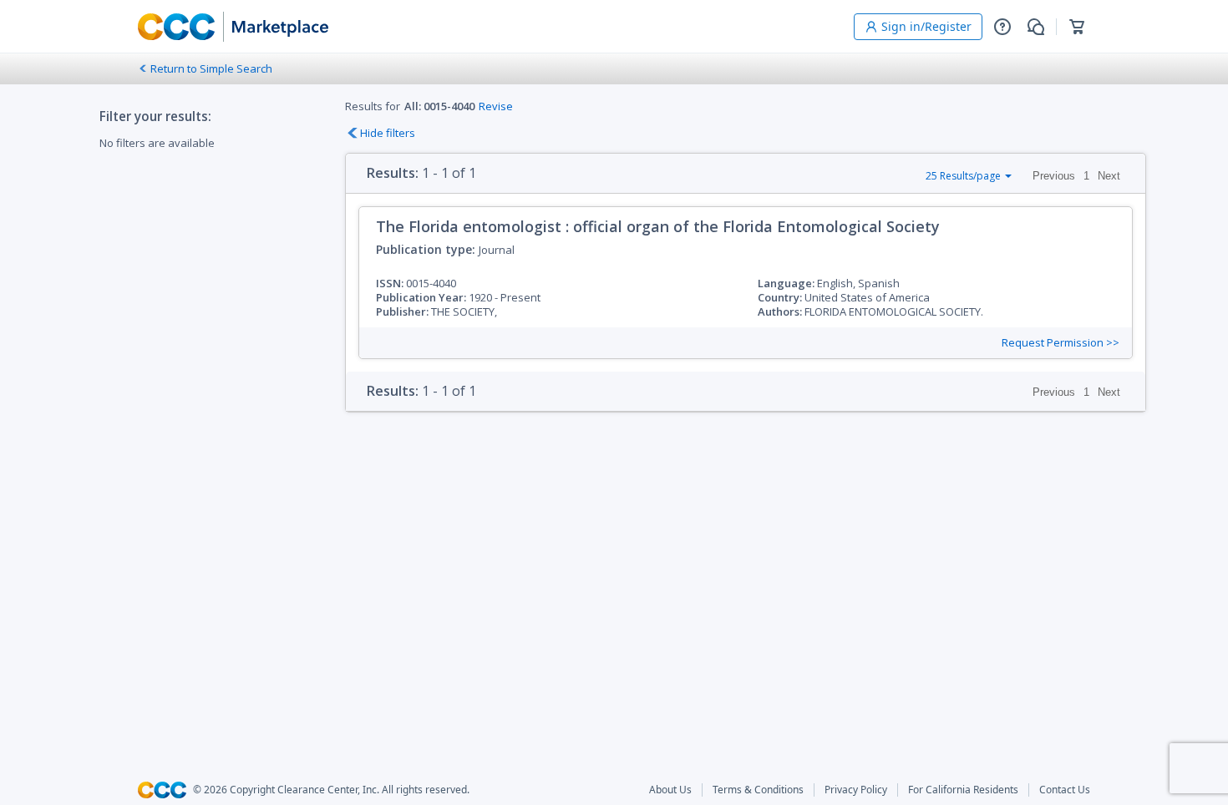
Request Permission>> (1060, 343)
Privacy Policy (856, 790)
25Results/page (963, 176)
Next (1109, 176)
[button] (1002, 26)
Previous (1054, 176)
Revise (496, 106)
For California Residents (963, 790)
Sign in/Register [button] (926, 26)
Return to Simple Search (211, 68)
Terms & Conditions (758, 790)
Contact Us (1064, 790)
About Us (670, 790)
